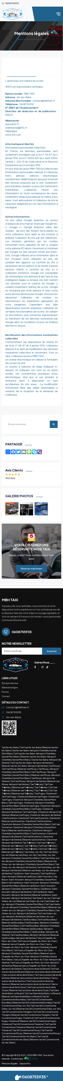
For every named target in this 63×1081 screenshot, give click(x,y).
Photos (5, 692)
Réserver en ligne (10, 687)
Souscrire (52, 651)
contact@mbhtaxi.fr (17, 707)
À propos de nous (10, 683)
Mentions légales (10, 1063)
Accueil (22, 39)
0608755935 (13, 712)
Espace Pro (25, 1063)
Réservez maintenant (31, 568)
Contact (6, 696)
